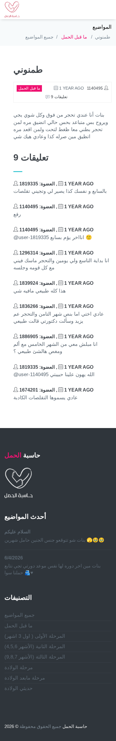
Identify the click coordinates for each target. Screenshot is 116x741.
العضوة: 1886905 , (55, 336)
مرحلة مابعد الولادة (24, 678)
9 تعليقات (59, 96)
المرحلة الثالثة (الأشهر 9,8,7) (34, 657)
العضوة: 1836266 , (55, 306)
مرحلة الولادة (18, 667)
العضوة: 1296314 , (55, 252)
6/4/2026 (13, 557)
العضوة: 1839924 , (55, 283)
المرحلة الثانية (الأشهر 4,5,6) (34, 646)
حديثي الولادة (18, 688)
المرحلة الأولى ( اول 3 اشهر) (34, 636)
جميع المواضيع (39, 36)
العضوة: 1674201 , (55, 389)
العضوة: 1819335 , (55, 183)
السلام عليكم (17, 531)
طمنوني (102, 36)
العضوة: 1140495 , (55, 206)
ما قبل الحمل (74, 36)
